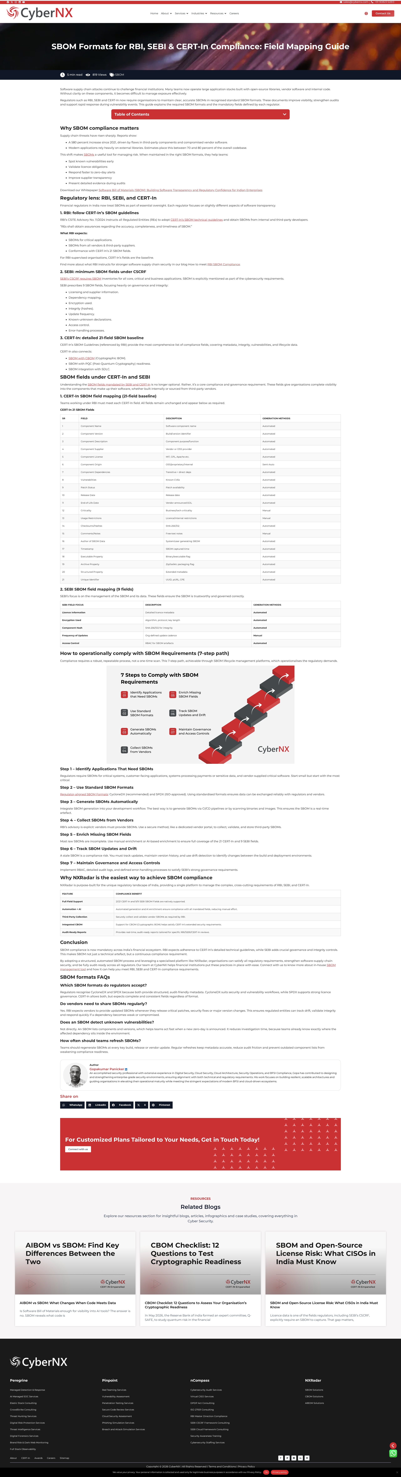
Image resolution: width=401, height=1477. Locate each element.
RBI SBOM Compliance (223, 264)
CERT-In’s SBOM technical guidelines (197, 219)
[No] (397, 1472)
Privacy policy (279, 1472)
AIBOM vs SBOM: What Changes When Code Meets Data (68, 1303)
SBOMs (89, 154)
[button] (366, 13)
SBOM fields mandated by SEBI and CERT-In (119, 384)
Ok (266, 1472)
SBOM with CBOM (82, 358)
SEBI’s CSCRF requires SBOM (80, 278)
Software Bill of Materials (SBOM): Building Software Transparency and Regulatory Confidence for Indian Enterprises (180, 190)
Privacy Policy (246, 1466)
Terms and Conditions (222, 1466)
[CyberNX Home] (40, 13)
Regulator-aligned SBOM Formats (84, 794)
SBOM (119, 74)
